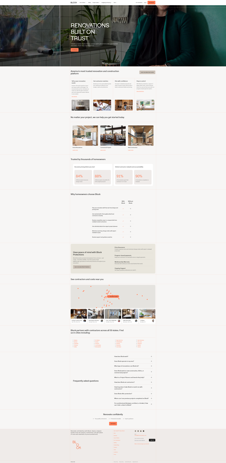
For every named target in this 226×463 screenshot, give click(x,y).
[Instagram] (138, 431)
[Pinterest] (143, 431)
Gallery (89, 2)
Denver (96, 341)
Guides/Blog (116, 445)
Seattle (139, 345)
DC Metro (97, 340)
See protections (140, 91)
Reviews (115, 435)
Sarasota (139, 343)
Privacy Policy (121, 461)
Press (115, 454)
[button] (78, 444)
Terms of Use (116, 461)
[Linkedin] (141, 431)
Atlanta (75, 340)
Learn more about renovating (139, 438)
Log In (145, 2)
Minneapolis (98, 346)
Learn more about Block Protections (82, 267)
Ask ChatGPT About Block (119, 430)
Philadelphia (119, 341)
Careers (115, 447)
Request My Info (135, 461)
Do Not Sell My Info (128, 461)
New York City (119, 340)
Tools (115, 449)
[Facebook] (135, 431)
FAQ (114, 433)
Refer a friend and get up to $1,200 (142, 443)
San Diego (118, 346)
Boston (75, 341)
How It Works (116, 438)
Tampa (139, 346)
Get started (74, 96)
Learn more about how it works (147, 72)
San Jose (139, 341)
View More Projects (114, 296)
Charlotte (76, 343)
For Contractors (139, 2)
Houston (97, 343)
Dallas (75, 346)
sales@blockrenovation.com (140, 435)
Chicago (76, 345)
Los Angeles (98, 345)
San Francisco (140, 340)
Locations (116, 452)
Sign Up (152, 440)
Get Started (151, 2)
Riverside (118, 345)
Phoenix (118, 343)
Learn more (75, 150)
